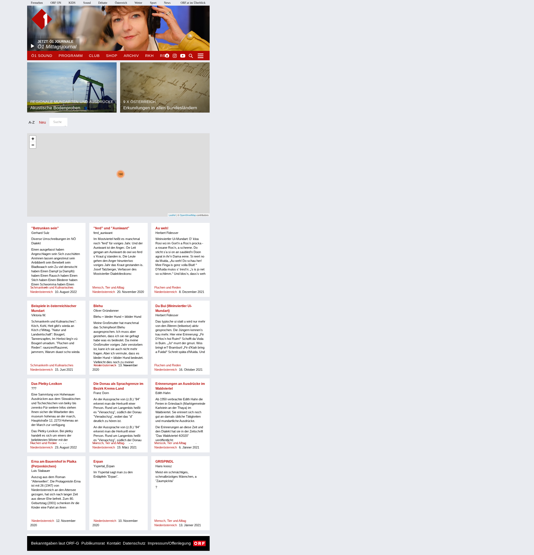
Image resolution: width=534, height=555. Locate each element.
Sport (153, 2)
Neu (42, 122)
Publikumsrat (93, 543)
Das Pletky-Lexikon (46, 383)
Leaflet (172, 215)
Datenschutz (134, 543)
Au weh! (161, 228)
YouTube (182, 56)
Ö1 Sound (41, 56)
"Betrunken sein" (45, 228)
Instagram (175, 56)
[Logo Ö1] (41, 19)
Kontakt (114, 543)
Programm (71, 56)
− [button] (32, 145)
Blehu (98, 306)
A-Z (32, 122)
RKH (149, 56)
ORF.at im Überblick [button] (193, 2)
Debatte (102, 2)
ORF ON (55, 2)
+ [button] (32, 138)
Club (94, 56)
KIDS (72, 2)
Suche (191, 56)
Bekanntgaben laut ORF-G (55, 543)
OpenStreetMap (188, 215)
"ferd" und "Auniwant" (111, 228)
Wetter (138, 2)
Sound (87, 2)
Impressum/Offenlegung (169, 543)
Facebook (167, 56)
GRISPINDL (164, 461)
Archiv (131, 56)
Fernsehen (37, 2)
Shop (111, 56)
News (167, 2)
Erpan (98, 461)
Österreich (121, 2)
